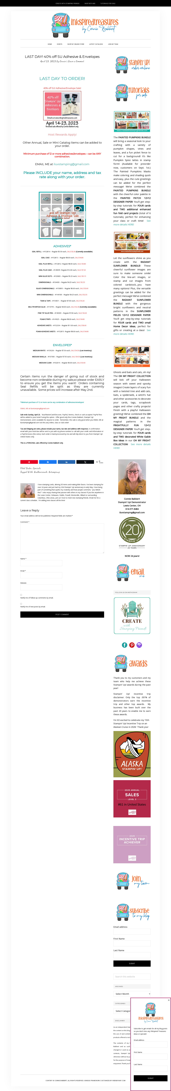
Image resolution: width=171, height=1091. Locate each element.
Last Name (118, 950)
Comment (24, 522)
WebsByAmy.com (119, 1081)
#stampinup (54, 472)
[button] (123, 42)
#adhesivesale (40, 472)
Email (23, 571)
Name (23, 559)
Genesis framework (92, 1081)
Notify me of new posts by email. (32, 607)
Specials (37, 468)
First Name (119, 938)
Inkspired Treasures (85, 25)
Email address (120, 926)
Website (23, 583)
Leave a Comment (76, 61)
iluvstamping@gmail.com (71, 164)
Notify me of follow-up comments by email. (36, 598)
